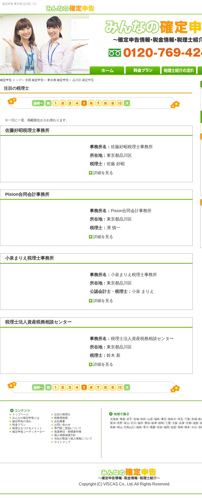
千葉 (187, 419)
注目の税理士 (62, 414)
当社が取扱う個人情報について (73, 438)
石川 (133, 422)
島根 (113, 427)
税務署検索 (61, 417)
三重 (168, 422)
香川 (146, 427)
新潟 (113, 422)
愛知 (147, 422)
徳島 (139, 427)
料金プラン (19, 424)
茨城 (194, 419)
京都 (188, 422)
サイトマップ (62, 441)
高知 (159, 427)
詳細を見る (103, 173)
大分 (194, 427)
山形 (150, 419)
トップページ (20, 414)
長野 (119, 422)
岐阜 (154, 422)
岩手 (129, 419)
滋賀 (195, 422)
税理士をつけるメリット (27, 428)
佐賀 (173, 427)
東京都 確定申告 (58, 80)
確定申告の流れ (21, 421)
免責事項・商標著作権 (67, 431)
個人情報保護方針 (65, 435)
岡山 (119, 427)
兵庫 (182, 422)
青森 (122, 419)
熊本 (187, 427)
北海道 (114, 419)
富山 (126, 422)
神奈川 (172, 419)
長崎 (180, 427)
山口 (132, 427)
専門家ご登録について (67, 428)
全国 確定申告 (34, 80)
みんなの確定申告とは (25, 417)
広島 (126, 427)
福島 (157, 419)
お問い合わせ (62, 424)
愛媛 (152, 427)
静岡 (161, 422)
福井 (140, 422)
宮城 (136, 419)
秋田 (143, 419)
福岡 (166, 427)
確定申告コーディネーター (28, 431)
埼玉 (180, 419)
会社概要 (59, 421)
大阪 (175, 422)
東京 (164, 419)
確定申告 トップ (10, 80)
